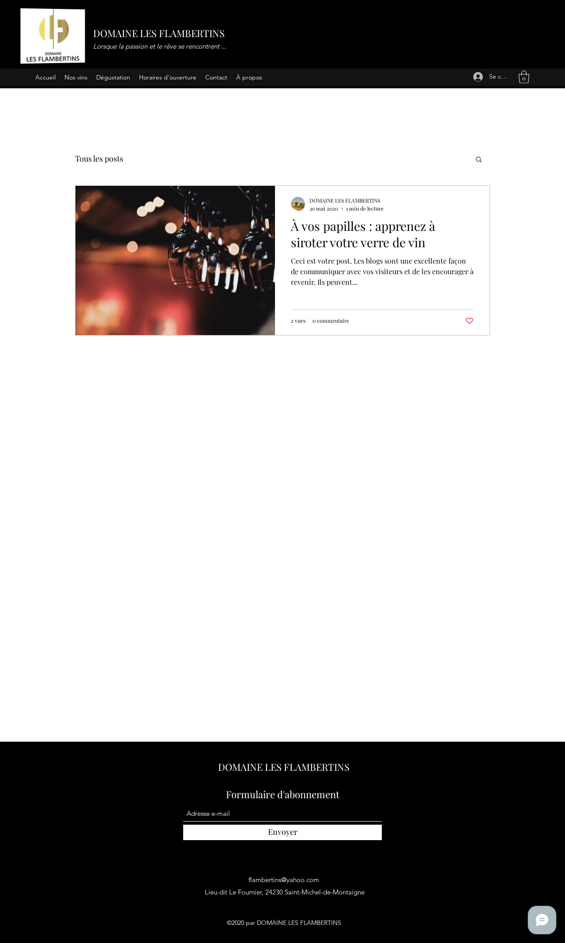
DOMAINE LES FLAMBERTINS (159, 33)
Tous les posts (99, 158)
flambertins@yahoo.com (284, 879)
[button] (524, 77)
